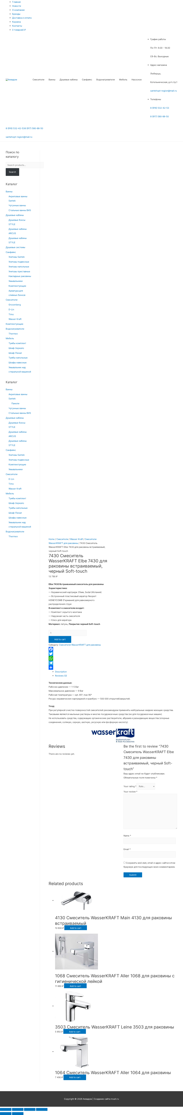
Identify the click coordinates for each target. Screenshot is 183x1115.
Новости (16, 6)
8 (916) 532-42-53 (159, 108)
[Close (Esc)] (5, 1109)
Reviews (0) (61, 675)
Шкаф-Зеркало (16, 348)
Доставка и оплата (21, 17)
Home (52, 539)
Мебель (123, 79)
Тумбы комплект (17, 343)
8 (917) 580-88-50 (159, 116)
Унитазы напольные (19, 266)
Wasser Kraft (15, 319)
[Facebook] (78, 649)
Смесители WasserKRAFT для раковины (80, 644)
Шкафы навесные (18, 362)
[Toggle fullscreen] (29, 1109)
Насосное (137, 79)
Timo (11, 314)
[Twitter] (78, 653)
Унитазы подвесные (19, 261)
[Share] (17, 1109)
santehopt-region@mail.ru (163, 90)
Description (61, 671)
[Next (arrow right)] (17, 1113)
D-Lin (11, 309)
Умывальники (16, 281)
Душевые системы (15, 247)
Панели (15, 403)
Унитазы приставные (19, 271)
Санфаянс (87, 79)
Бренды (16, 14)
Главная (16, 2)
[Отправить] (78, 667)
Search (12, 172)
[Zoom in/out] (41, 1109)
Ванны (52, 79)
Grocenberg (15, 304)
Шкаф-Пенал (15, 353)
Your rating (130, 786)
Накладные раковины (20, 276)
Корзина (16, 21)
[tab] (116, 672)
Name (127, 835)
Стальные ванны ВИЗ (20, 210)
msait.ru (115, 1099)
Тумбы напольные (18, 357)
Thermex (13, 333)
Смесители (38, 79)
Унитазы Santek (17, 257)
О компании (18, 10)
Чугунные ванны (17, 205)
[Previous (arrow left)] (5, 1113)
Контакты (17, 25)
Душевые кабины (69, 79)
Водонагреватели (105, 79)
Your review (130, 791)
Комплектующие (17, 286)
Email (127, 849)
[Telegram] (78, 663)
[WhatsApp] (78, 658)
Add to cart (59, 639)
